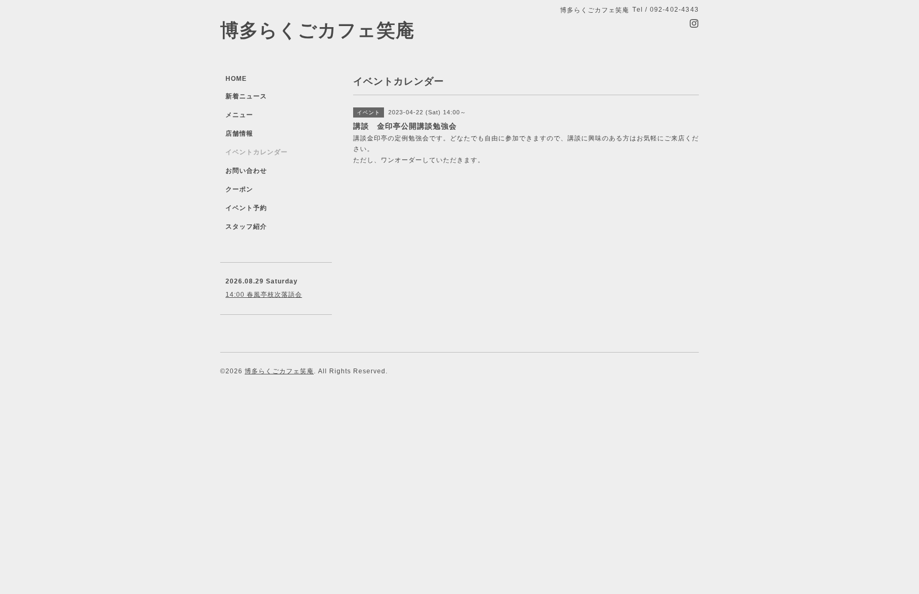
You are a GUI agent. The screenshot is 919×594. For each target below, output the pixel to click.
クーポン (239, 189)
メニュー (239, 115)
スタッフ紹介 (246, 226)
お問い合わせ (246, 170)
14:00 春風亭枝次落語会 (263, 294)
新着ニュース (246, 96)
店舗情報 (239, 133)
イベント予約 (246, 208)
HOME (236, 78)
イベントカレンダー (256, 152)
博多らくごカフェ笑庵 (317, 30)
